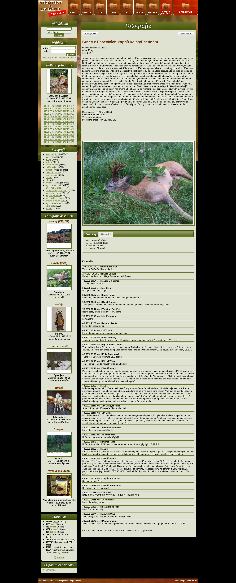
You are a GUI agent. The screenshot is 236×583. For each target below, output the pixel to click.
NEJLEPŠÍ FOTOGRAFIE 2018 (59, 121)
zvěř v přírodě (52, 164)
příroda (49, 170)
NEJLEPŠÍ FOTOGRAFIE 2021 (59, 129)
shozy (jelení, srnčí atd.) (57, 190)
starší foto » (186, 34)
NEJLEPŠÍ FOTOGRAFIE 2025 (59, 139)
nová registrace (50, 57)
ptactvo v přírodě (53, 193)
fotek (55, 521)
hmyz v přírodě (53, 195)
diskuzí (53, 532)
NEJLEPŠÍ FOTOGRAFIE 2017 (59, 119)
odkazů (53, 527)
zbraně (49, 177)
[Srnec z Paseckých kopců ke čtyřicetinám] (138, 225)
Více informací (49, 570)
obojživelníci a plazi (55, 198)
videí (53, 524)
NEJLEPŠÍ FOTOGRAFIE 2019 (59, 124)
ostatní (49, 208)
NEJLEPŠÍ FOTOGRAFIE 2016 (59, 116)
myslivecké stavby (54, 203)
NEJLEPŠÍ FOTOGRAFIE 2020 (59, 127)
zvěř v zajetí (51, 167)
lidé (47, 180)
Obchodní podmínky (72, 581)
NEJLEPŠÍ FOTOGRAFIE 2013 (59, 108)
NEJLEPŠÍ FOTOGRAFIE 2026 (59, 142)
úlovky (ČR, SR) (53, 154)
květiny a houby (53, 201)
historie (49, 162)
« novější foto (90, 34)
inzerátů (54, 529)
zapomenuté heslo (67, 57)
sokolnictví (51, 206)
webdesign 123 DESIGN (186, 581)
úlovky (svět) (52, 157)
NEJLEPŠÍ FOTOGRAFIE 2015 (59, 114)
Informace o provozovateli (50, 581)
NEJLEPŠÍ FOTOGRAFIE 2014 (59, 111)
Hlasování (106, 234)
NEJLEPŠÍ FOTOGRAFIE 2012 (59, 106)
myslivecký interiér (54, 188)
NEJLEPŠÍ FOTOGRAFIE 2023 (59, 134)
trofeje (48, 159)
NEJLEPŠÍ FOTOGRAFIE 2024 (59, 137)
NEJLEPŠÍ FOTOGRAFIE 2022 (59, 132)
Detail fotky (91, 234)
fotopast (49, 183)
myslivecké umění (54, 185)
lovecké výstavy (53, 172)
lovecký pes (51, 175)
